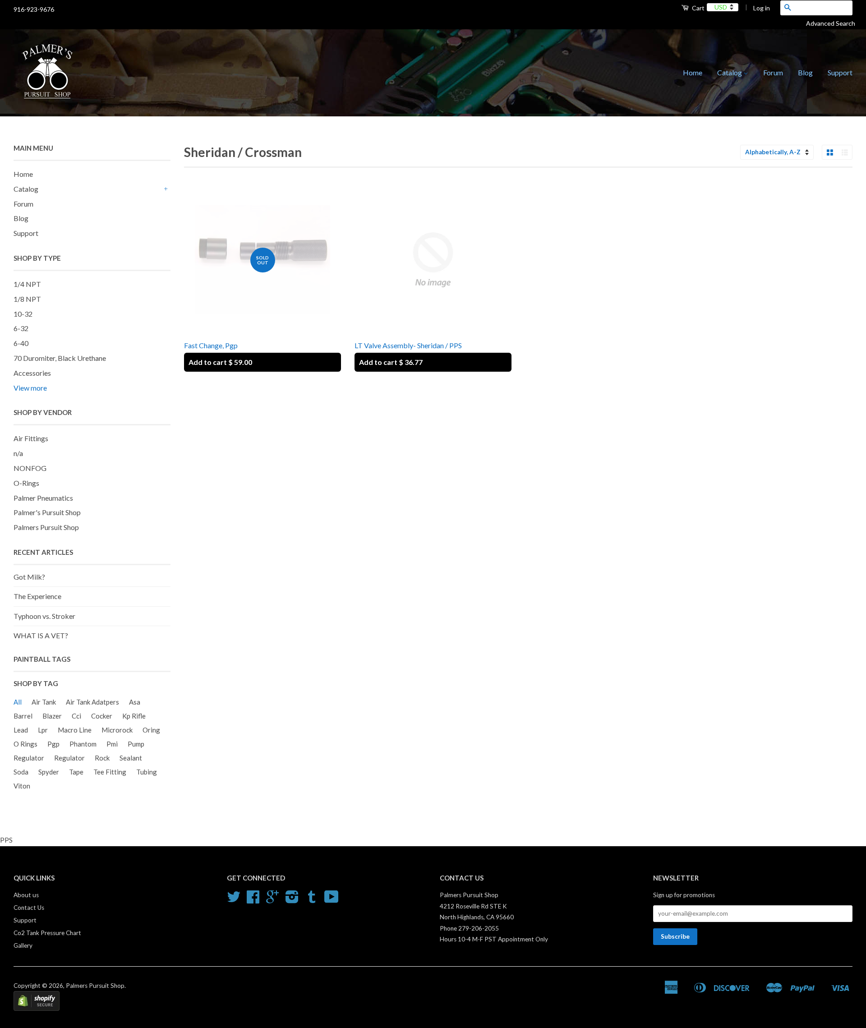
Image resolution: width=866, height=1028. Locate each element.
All (18, 702)
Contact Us (29, 907)
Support (840, 72)
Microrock (117, 730)
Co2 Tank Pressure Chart (47, 932)
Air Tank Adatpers (92, 702)
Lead (21, 730)
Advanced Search (834, 23)
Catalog (730, 72)
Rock (102, 758)
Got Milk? (29, 576)
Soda (21, 772)
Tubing (146, 772)
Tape (76, 772)
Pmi (112, 744)
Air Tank (44, 702)
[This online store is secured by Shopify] (37, 1008)
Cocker (101, 716)
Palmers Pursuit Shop (46, 527)
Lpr (43, 730)
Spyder (48, 772)
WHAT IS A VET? (41, 635)
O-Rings (26, 483)
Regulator (29, 758)
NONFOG (30, 468)
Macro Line (75, 730)
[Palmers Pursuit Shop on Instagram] (292, 900)
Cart (698, 8)
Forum (773, 72)
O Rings (25, 744)
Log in (761, 8)
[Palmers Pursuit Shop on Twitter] (233, 900)
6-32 (21, 328)
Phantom (83, 744)
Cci (76, 716)
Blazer (52, 716)
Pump (136, 744)
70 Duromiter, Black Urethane (60, 358)
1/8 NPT (27, 299)
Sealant (131, 758)
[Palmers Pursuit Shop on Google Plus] (272, 900)
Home (692, 72)
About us (26, 895)
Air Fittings (31, 438)
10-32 (23, 313)
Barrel (23, 716)
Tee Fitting (109, 772)
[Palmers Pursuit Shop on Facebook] (253, 900)
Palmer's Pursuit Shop (47, 512)
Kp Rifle (134, 716)
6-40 (21, 343)
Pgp (53, 744)
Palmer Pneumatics (43, 497)
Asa (134, 702)
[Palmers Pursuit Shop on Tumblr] (311, 900)
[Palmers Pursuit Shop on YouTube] (331, 900)
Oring (151, 730)
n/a (18, 453)
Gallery (23, 945)
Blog (805, 72)
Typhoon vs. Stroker (44, 616)
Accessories (32, 373)
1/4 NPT (27, 284)
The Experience (37, 596)
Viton (22, 786)
